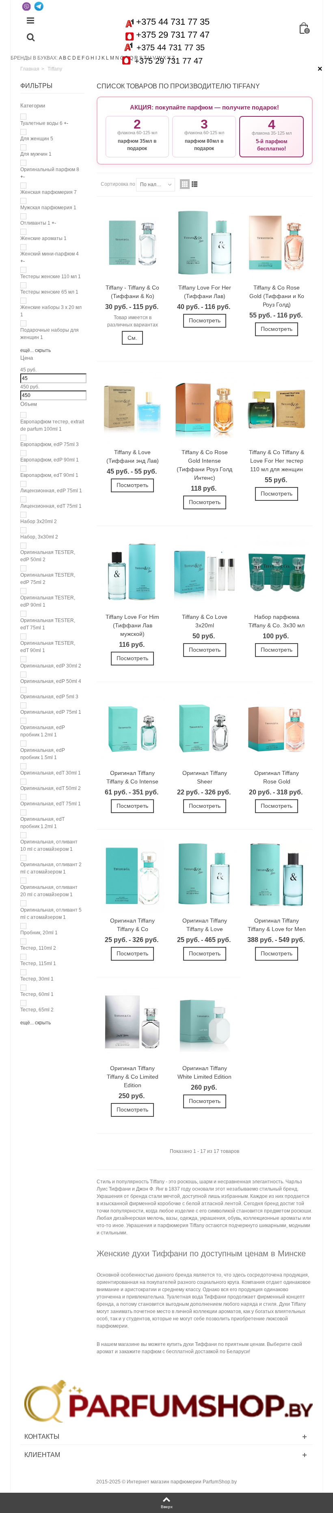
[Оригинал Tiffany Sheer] (204, 728)
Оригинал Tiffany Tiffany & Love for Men (277, 924)
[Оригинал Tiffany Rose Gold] (276, 728)
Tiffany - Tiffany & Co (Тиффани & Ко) (132, 291)
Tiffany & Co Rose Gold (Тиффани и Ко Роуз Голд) (276, 296)
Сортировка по (118, 184)
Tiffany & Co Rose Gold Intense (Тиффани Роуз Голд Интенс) (204, 465)
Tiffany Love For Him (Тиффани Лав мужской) (132, 625)
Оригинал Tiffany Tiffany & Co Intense (132, 777)
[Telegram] (38, 6)
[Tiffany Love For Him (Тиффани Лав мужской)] (132, 572)
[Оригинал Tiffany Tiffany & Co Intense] (132, 728)
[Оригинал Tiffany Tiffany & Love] (204, 875)
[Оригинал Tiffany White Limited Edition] (204, 1023)
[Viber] (26, 6)
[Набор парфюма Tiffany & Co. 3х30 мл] (276, 572)
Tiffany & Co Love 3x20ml (204, 621)
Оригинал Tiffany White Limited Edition (204, 1072)
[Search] (30, 37)
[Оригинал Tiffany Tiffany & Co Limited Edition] (132, 1023)
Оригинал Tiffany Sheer (204, 777)
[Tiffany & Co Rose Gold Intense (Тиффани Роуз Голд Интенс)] (204, 407)
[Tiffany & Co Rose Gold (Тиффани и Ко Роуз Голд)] (276, 242)
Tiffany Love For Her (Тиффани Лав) (204, 291)
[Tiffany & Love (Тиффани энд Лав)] (132, 407)
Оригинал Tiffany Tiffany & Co (132, 924)
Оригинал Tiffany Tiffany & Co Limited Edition (132, 1076)
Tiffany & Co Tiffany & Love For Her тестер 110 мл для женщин (276, 460)
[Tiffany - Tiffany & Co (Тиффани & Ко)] (132, 242)
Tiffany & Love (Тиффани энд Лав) (132, 456)
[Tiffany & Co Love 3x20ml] (204, 572)
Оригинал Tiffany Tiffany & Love (204, 924)
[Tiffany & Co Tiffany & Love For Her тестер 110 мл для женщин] (276, 407)
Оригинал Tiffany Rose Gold (276, 777)
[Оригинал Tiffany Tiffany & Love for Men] (276, 875)
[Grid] (185, 184)
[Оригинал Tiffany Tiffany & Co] (132, 875)
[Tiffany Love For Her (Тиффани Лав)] (204, 242)
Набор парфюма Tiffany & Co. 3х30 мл (277, 621)
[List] (194, 184)
